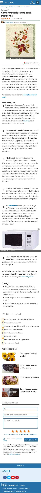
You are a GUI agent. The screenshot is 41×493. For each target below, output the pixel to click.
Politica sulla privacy (8, 491)
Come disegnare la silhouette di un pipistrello (19, 319)
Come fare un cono (10, 336)
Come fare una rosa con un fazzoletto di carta (29, 390)
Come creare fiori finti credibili (28, 355)
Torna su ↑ (20, 465)
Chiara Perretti (9, 22)
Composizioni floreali (16, 7)
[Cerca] (38, 2)
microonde (13, 205)
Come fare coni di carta (12, 343)
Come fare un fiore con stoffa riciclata (28, 366)
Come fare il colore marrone (13, 329)
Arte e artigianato (5, 7)
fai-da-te (26, 120)
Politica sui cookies (21, 491)
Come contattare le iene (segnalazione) (17, 339)
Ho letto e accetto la (12, 439)
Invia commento (31, 439)
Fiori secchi (27, 7)
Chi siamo (22, 485)
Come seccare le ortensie (12, 323)
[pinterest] (17, 477)
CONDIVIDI (32, 4)
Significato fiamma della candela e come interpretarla (21, 326)
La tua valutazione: (11, 435)
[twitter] (9, 477)
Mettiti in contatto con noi (10, 488)
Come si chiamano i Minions (13, 333)
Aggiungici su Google (32, 63)
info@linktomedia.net (14, 454)
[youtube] (13, 477)
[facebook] (5, 477)
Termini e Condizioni (24, 488)
